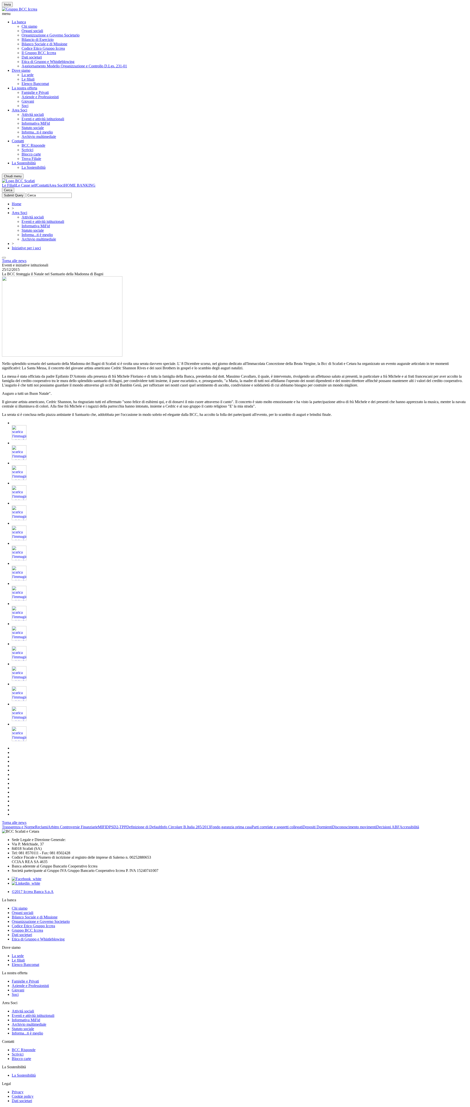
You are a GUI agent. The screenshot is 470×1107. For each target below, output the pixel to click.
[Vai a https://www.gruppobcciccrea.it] (19, 9)
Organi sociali (32, 31)
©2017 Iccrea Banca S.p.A (33, 892)
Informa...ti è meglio (37, 132)
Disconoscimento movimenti (354, 827)
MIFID (103, 827)
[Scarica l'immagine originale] (19, 438)
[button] (235, 14)
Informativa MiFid (36, 123)
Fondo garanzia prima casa (231, 827)
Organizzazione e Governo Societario (51, 35)
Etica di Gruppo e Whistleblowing (48, 62)
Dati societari (32, 57)
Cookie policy (23, 1096)
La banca (19, 22)
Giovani (28, 101)
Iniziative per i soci (26, 248)
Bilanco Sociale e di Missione (44, 44)
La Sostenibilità (24, 163)
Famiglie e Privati (35, 92)
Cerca (8, 190)
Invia (7, 4)
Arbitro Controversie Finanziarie (73, 827)
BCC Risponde (33, 145)
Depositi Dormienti (317, 827)
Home (16, 204)
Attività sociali (33, 114)
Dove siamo (21, 70)
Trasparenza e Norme (18, 827)
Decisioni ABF (388, 827)
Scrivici (27, 150)
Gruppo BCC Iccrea (27, 930)
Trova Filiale (31, 158)
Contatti (18, 141)
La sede (28, 75)
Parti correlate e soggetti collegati (277, 827)
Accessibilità (409, 827)
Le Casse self (26, 185)
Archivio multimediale (39, 136)
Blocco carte (31, 154)
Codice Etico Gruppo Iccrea (43, 48)
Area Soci (19, 110)
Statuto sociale (33, 128)
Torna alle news (14, 261)
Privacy (18, 1092)
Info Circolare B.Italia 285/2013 (185, 827)
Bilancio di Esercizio (38, 39)
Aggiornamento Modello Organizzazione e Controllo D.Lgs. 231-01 (74, 66)
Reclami (41, 827)
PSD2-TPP (117, 827)
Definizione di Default (143, 827)
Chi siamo (29, 26)
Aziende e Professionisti (40, 97)
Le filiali (28, 79)
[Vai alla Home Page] (18, 181)
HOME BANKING (79, 185)
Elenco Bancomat (35, 84)
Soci (25, 106)
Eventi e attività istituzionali (43, 119)
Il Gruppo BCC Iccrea (39, 53)
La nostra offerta (24, 88)
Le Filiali (9, 185)
